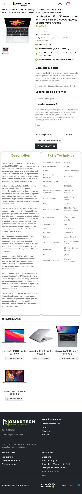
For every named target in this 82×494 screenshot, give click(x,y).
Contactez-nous (9, 464)
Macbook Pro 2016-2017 (60, 38)
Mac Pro (45, 434)
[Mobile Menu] (4, 4)
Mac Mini (46, 431)
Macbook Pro (48, 38)
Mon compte (7, 457)
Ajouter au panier (47, 146)
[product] (14, 336)
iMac (44, 427)
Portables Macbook (41, 40)
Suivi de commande (11, 460)
